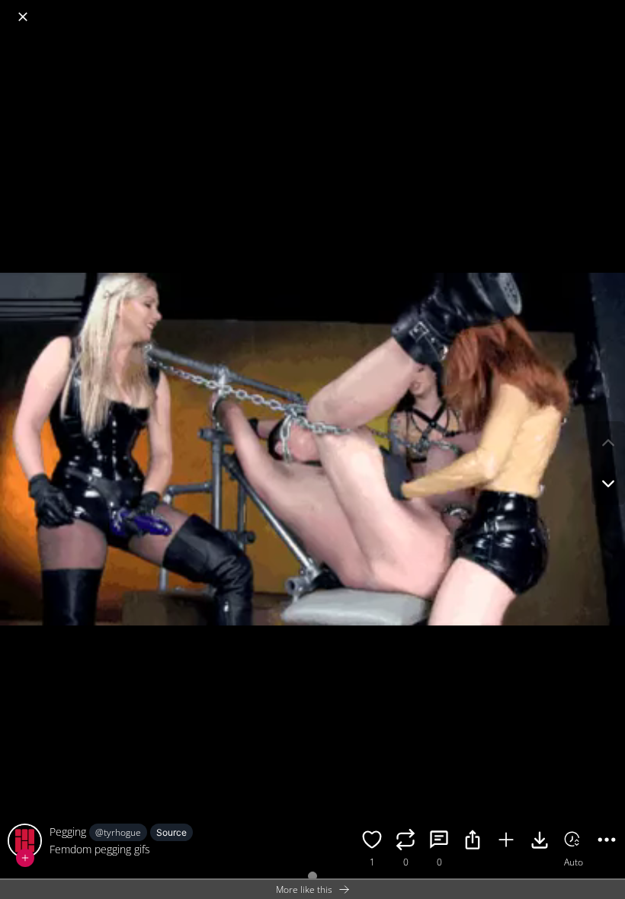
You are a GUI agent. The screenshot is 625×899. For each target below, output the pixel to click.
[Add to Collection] (506, 842)
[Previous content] (608, 443)
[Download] (539, 842)
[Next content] (608, 484)
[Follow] (25, 858)
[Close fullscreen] (23, 16)
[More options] (606, 842)
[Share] (472, 842)
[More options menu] (610, 9)
